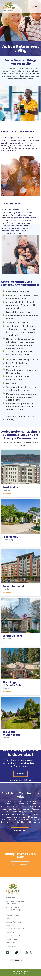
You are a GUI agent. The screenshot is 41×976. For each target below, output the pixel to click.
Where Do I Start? (20, 830)
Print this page (17, 960)
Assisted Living (11, 939)
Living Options (11, 926)
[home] (8, 6)
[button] (36, 7)
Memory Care (11, 943)
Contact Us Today (20, 864)
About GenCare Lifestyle (15, 929)
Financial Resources (13, 922)
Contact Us (10, 932)
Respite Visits (11, 946)
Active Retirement (13, 936)
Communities (11, 919)
